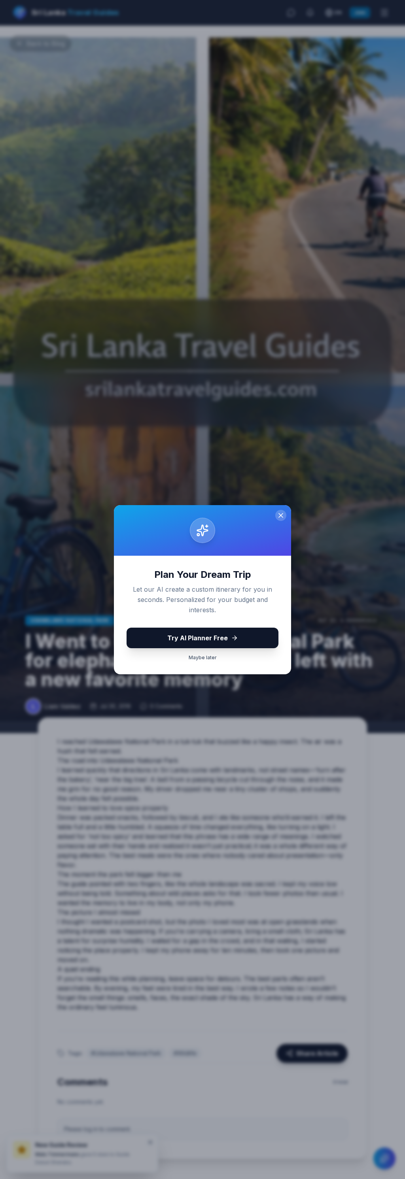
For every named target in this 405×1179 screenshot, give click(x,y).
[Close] (280, 515)
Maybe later (203, 657)
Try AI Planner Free (197, 638)
